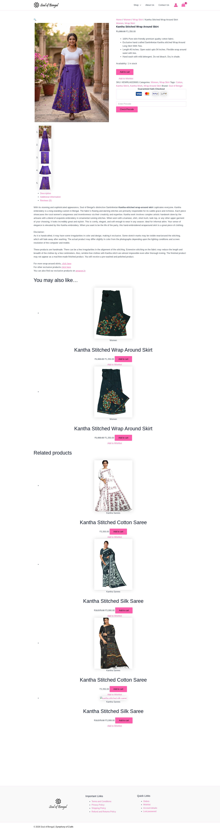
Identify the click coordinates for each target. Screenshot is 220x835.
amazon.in (80, 271)
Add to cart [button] (123, 359)
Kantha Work (136, 86)
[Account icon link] (176, 5)
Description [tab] (45, 193)
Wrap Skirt (138, 19)
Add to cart (125, 72)
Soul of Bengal (175, 86)
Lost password (149, 811)
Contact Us (164, 5)
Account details (150, 808)
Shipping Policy (99, 808)
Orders (146, 801)
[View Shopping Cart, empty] (183, 5)
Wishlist (146, 805)
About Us (149, 5)
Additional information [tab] (50, 197)
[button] (140, 5)
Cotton (179, 82)
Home (119, 19)
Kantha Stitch (122, 86)
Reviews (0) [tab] (46, 200)
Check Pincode (127, 109)
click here (66, 263)
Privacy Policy (98, 805)
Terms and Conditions (101, 801)
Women (127, 19)
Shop (136, 5)
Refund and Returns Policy (104, 812)
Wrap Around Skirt (152, 86)
